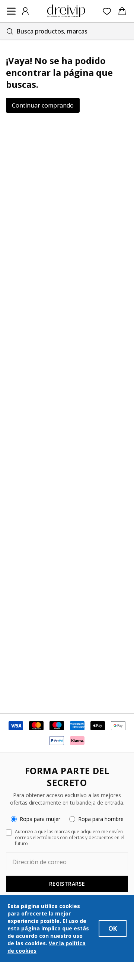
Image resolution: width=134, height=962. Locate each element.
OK (112, 928)
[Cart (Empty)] (122, 11)
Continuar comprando (43, 105)
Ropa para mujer (40, 818)
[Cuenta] (25, 11)
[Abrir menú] (11, 11)
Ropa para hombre (101, 818)
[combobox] (67, 31)
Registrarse (67, 883)
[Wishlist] (107, 11)
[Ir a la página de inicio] (66, 11)
